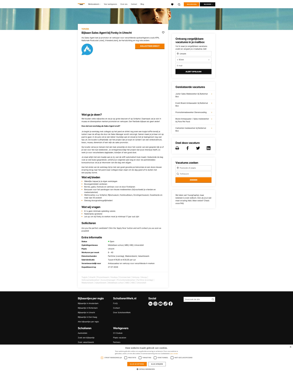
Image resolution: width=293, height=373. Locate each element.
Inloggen (207, 4)
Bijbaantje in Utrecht (86, 312)
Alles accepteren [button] (137, 364)
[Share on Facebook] (187, 148)
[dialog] (146, 359)
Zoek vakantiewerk (86, 342)
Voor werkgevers (110, 4)
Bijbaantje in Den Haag (87, 317)
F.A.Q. (115, 303)
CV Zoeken (117, 333)
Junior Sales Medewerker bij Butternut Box (191, 95)
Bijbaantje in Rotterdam (88, 308)
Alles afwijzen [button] (157, 364)
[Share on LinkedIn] (209, 148)
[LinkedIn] (150, 304)
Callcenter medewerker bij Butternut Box (190, 129)
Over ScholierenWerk (122, 312)
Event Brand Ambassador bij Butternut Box (191, 104)
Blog (142, 4)
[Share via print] (177, 148)
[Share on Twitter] (198, 148)
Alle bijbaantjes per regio (88, 321)
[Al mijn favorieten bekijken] (172, 4)
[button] (146, 369)
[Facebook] (171, 304)
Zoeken (193, 180)
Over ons (123, 4)
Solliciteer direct (150, 46)
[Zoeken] (179, 4)
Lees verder (174, 353)
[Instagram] (155, 304)
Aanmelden (82, 333)
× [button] (290, 347)
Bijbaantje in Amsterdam (88, 303)
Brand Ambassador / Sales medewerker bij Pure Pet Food (192, 120)
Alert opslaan (193, 71)
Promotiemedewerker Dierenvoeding (191, 112)
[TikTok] (165, 304)
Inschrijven (191, 4)
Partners (116, 342)
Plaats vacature (119, 337)
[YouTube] (160, 304)
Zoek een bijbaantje (86, 337)
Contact (134, 4)
